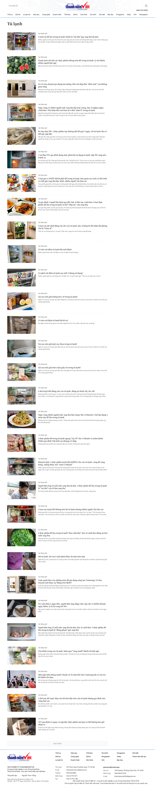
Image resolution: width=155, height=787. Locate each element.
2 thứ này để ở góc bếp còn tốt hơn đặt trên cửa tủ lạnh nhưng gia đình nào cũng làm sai (71, 699)
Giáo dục (36, 15)
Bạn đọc (110, 15)
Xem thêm (57, 743)
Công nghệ (46, 15)
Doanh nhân (57, 15)
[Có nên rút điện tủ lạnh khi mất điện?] (21, 254)
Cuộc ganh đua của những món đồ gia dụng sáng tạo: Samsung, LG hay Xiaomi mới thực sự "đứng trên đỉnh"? (70, 581)
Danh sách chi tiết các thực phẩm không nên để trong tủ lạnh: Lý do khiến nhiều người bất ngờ (71, 61)
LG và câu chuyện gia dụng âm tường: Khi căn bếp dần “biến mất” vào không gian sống (72, 85)
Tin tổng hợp (42, 33)
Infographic (105, 757)
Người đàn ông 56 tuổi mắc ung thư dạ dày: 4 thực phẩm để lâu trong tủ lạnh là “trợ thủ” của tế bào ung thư (72, 487)
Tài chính (93, 15)
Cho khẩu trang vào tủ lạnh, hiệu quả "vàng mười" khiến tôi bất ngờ (68, 651)
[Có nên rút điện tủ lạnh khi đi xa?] (21, 325)
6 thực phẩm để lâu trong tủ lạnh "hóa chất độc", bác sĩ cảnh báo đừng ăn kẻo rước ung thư (73, 534)
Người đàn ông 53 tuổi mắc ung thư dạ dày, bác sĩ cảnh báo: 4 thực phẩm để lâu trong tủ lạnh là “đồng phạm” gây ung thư (72, 628)
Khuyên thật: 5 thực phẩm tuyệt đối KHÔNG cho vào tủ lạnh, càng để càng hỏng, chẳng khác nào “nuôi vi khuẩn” (71, 463)
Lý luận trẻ (26, 15)
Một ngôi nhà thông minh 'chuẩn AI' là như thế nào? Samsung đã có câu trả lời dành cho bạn (72, 676)
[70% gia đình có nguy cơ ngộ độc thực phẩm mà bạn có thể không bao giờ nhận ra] (21, 726)
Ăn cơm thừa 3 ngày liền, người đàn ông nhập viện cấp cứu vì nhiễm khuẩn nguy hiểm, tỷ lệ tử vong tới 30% (72, 605)
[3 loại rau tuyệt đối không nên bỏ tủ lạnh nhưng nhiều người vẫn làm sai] (21, 514)
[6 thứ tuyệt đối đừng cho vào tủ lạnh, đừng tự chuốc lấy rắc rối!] (21, 396)
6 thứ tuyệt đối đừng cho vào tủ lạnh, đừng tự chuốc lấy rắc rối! (66, 391)
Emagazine (120, 15)
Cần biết (102, 15)
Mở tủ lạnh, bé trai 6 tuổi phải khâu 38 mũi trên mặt (61, 556)
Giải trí (75, 15)
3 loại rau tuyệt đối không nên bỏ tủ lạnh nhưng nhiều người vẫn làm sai (70, 509)
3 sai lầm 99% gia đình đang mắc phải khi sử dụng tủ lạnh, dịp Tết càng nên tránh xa (72, 156)
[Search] (146, 5)
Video (129, 15)
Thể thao (67, 15)
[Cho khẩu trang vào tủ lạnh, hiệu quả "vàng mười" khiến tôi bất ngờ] (21, 655)
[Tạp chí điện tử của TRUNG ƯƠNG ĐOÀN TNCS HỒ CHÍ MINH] (77, 5)
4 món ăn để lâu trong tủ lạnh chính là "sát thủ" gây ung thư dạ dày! (68, 37)
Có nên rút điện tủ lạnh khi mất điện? (55, 249)
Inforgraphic (143, 15)
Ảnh (135, 15)
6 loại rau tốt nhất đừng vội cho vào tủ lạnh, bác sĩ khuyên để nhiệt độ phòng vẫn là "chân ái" (72, 227)
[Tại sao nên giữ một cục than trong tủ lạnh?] (21, 348)
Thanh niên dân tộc (139, 757)
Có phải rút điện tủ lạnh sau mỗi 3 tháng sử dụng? (60, 273)
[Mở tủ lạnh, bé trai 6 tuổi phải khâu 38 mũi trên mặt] (21, 561)
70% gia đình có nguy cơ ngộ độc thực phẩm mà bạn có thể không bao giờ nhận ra (71, 723)
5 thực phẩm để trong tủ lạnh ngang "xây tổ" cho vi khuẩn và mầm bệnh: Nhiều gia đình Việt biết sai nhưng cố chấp (70, 439)
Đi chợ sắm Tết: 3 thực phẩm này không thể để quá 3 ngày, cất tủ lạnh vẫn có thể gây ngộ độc (72, 132)
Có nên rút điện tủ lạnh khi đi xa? (53, 320)
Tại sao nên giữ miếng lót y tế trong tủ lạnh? (58, 297)
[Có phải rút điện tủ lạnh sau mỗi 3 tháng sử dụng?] (21, 277)
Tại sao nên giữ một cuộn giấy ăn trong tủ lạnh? (59, 367)
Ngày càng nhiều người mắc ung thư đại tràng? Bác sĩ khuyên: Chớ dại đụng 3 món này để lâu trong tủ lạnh (73, 416)
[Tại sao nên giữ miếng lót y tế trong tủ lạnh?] (21, 301)
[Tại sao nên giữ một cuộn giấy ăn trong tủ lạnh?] (21, 372)
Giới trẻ (17, 15)
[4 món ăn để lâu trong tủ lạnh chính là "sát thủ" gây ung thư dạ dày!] (21, 41)
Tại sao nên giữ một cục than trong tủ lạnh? (57, 344)
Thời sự (10, 15)
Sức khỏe (83, 15)
